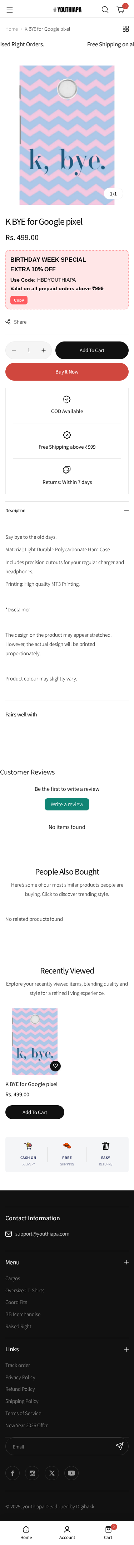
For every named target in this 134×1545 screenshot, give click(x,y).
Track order (17, 1365)
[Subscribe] (120, 1446)
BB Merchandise (22, 1314)
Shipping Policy (22, 1401)
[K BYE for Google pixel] (34, 1041)
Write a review (67, 804)
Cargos (12, 1278)
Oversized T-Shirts (24, 1290)
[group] (67, 135)
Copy (19, 300)
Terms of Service (23, 1413)
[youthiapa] (67, 9)
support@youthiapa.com (42, 1233)
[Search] (105, 9)
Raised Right (18, 1326)
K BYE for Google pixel (31, 1084)
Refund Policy (20, 1388)
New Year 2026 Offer (26, 1425)
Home (11, 29)
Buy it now (66, 371)
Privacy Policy (20, 1377)
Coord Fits (16, 1302)
